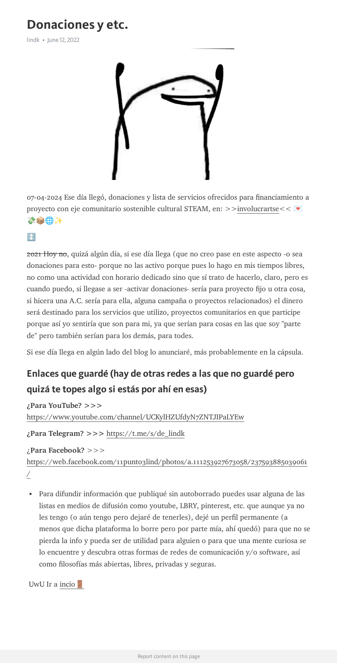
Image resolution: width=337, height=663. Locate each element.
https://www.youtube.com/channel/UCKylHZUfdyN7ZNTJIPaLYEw (135, 416)
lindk (33, 40)
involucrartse (258, 208)
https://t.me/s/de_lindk (145, 433)
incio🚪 (72, 584)
